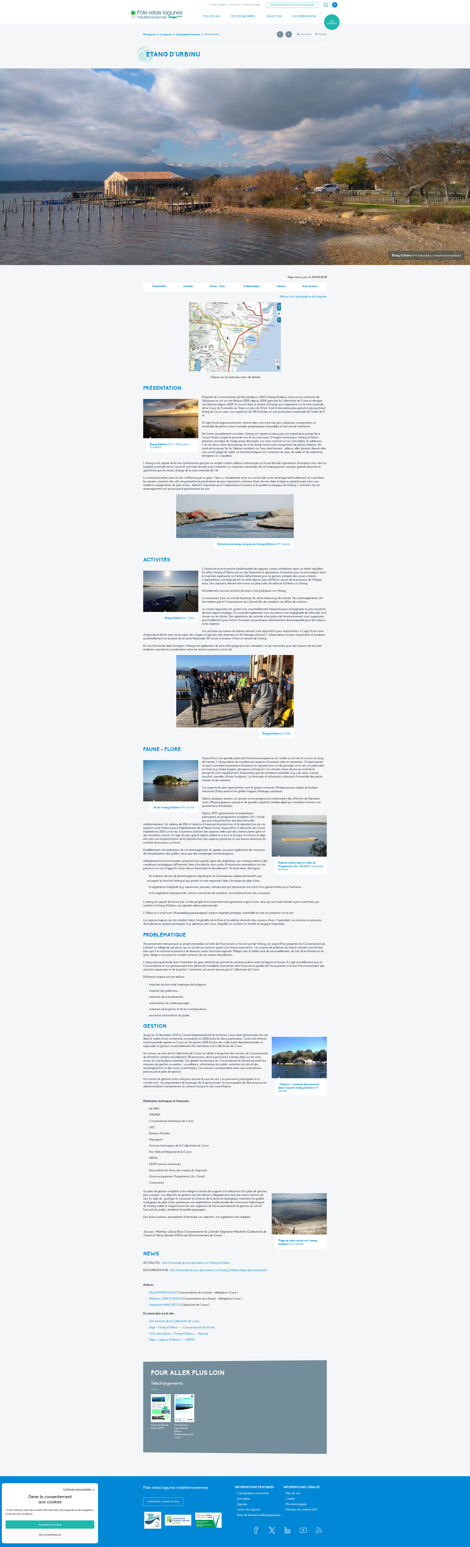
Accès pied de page (251, 4)
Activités (188, 286)
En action (274, 16)
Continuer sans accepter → (78, 1489)
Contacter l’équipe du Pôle (163, 1501)
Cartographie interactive (253, 1493)
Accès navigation (219, 4)
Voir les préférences (50, 1534)
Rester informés (243, 16)
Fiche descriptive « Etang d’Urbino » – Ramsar (178, 1334)
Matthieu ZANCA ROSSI (165, 1298)
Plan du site (293, 1493)
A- (281, 34)
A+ (290, 34)
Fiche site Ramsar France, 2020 (160, 1427)
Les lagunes (332, 22)
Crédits (290, 1499)
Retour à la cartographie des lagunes (303, 296)
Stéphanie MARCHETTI (164, 1305)
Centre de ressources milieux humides (292, 5)
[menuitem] (325, 5)
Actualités (243, 1499)
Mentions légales (296, 1504)
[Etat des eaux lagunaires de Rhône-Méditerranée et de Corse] (184, 1408)
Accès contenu (235, 4)
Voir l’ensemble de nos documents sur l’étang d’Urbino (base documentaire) (218, 1270)
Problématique (251, 286)
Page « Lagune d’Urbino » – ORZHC (172, 1340)
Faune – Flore (217, 286)
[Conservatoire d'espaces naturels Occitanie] (178, 1520)
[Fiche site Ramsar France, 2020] (161, 1408)
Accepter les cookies (50, 1524)
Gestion (281, 286)
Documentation (304, 16)
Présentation (159, 286)
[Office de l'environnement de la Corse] (208, 1520)
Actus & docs (309, 286)
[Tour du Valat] (152, 1520)
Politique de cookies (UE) (301, 1509)
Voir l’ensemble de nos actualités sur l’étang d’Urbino (196, 1263)
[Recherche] (325, 5)
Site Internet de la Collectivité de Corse (174, 1321)
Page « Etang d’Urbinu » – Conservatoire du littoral (181, 1327)
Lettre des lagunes (249, 1509)
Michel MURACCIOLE (163, 1292)
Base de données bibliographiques (259, 1515)
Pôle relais (211, 16)
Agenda (242, 1504)
